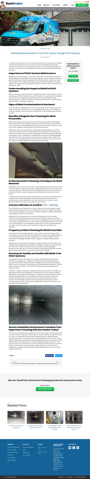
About (65, 5)
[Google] (77, 447)
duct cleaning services (23, 187)
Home (39, 5)
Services (46, 5)
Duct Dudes (12, 336)
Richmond (56, 463)
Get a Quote (82, 5)
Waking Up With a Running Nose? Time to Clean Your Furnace (74, 427)
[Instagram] (73, 447)
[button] (49, 355)
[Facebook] (70, 447)
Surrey (55, 454)
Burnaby (60, 454)
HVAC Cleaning (50, 204)
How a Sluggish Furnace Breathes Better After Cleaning (54, 427)
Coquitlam (56, 456)
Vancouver (56, 452)
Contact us (48, 345)
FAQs (72, 5)
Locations (56, 5)
